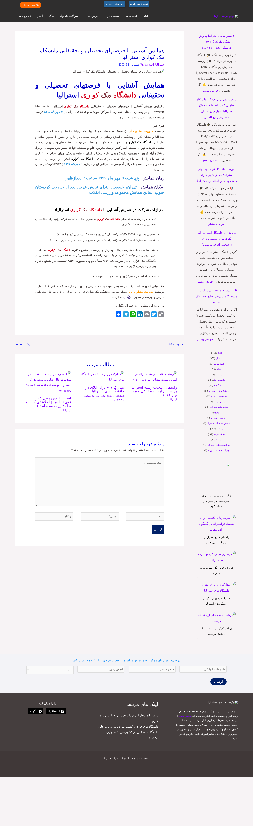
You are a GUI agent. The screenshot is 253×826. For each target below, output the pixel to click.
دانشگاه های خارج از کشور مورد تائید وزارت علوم (128, 726)
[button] (236, 5)
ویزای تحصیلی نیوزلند (218, 450)
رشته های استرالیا (219, 407)
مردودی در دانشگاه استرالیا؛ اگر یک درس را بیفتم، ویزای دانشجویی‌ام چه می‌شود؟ (216, 238)
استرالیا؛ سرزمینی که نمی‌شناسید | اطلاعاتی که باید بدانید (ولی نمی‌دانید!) (48, 402)
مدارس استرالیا (218, 418)
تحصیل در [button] (113, 15)
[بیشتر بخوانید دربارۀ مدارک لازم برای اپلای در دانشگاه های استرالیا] (100, 376)
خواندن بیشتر (210, 90)
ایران (219, 369)
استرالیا (219, 358)
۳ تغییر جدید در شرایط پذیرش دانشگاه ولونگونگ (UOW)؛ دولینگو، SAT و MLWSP (217, 41)
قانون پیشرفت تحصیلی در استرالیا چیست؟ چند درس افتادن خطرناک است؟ (216, 296)
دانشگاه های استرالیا (218, 391)
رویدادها (218, 412)
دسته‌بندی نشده (219, 396)
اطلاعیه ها (219, 363)
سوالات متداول (69, 15)
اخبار (40, 15)
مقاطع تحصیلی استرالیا (218, 423)
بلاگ (51, 15)
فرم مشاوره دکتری (139, 4)
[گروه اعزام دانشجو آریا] (226, 15)
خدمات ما (131, 15)
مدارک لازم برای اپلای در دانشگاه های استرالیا (105, 389)
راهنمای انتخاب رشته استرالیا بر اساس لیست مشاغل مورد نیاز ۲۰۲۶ (154, 391)
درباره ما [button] (93, 15)
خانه (146, 15)
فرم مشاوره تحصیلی (114, 4)
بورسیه (218, 374)
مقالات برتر (219, 434)
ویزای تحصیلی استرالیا (219, 445)
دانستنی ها (219, 380)
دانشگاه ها (219, 385)
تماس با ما (24, 15)
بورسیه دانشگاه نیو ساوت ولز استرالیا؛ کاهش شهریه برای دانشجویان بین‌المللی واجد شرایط (217, 174)
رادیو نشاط (219, 401)
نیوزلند (219, 439)
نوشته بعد (23, 343)
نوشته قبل (176, 343)
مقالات (219, 428)
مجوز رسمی (184, 716)
